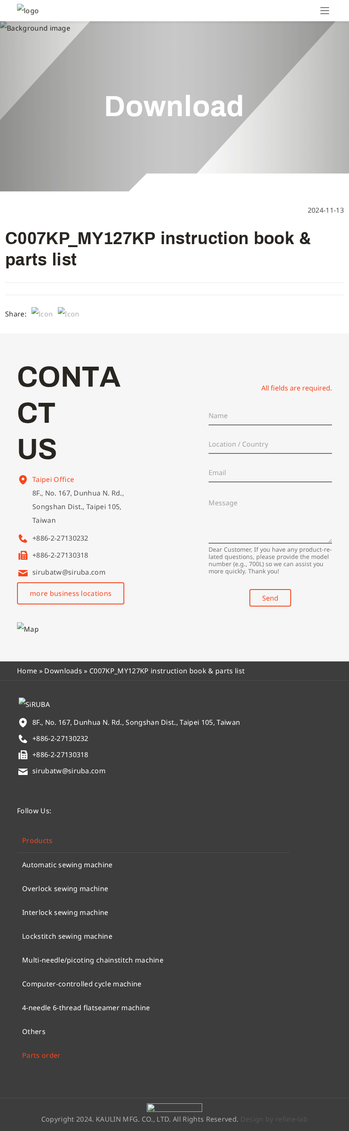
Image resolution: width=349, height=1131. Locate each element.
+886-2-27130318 (60, 555)
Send (270, 598)
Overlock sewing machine (65, 888)
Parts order (41, 1055)
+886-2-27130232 (60, 538)
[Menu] (325, 10)
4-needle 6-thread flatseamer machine (86, 1007)
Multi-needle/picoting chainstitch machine (92, 960)
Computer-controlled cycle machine (82, 984)
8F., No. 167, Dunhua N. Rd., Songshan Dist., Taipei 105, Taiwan (78, 506)
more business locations (71, 593)
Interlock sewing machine (65, 912)
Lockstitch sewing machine (67, 936)
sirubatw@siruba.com (69, 572)
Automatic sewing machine (67, 864)
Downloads (63, 670)
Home (27, 670)
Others (34, 1031)
